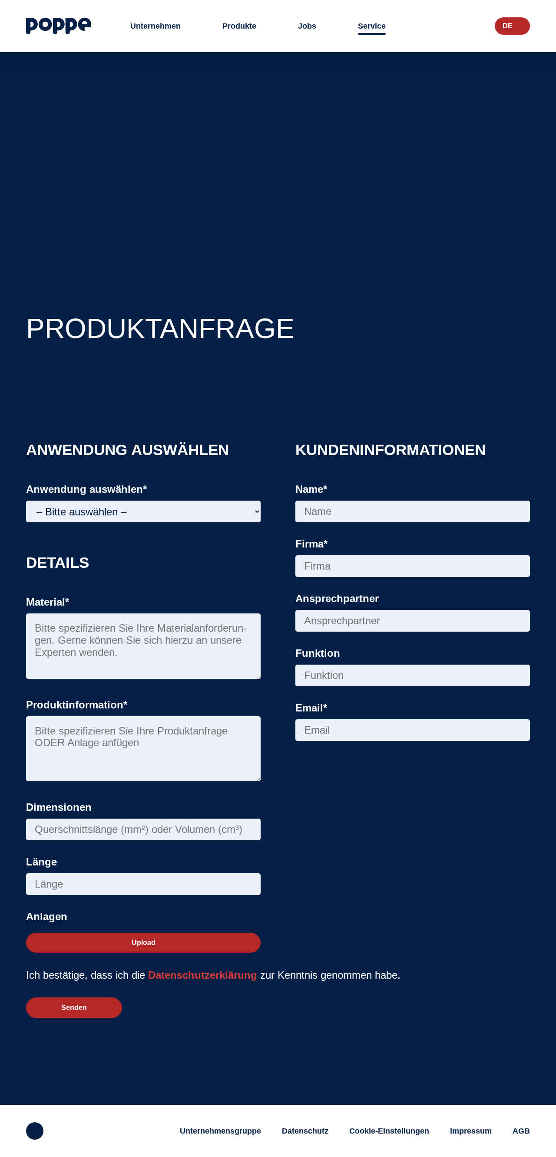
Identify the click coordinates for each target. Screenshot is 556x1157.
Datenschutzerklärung (202, 975)
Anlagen (46, 916)
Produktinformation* (76, 705)
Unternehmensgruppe (220, 1131)
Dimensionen (59, 807)
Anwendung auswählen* (86, 489)
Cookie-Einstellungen (389, 1131)
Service (372, 26)
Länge (41, 862)
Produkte (239, 26)
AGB (521, 1131)
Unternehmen (155, 26)
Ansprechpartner (337, 598)
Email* (311, 708)
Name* (311, 489)
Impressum (471, 1131)
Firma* (311, 544)
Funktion (317, 653)
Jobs (307, 26)
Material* (47, 602)
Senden (74, 1007)
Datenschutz (305, 1131)
